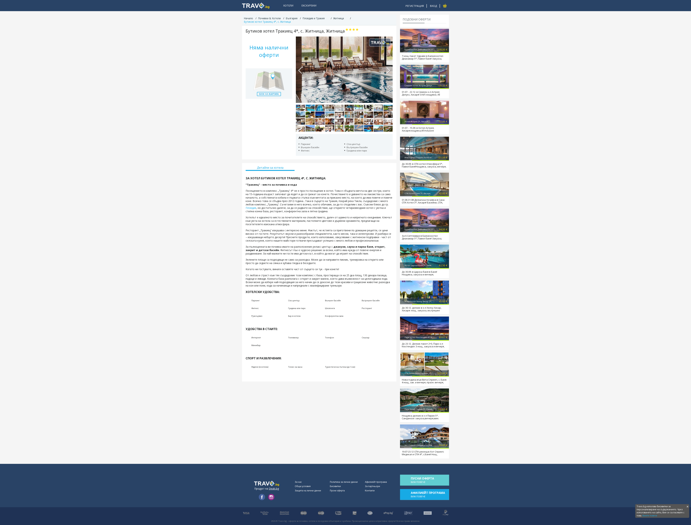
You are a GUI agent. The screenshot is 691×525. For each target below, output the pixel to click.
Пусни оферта (337, 490)
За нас (298, 481)
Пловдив (251, 208)
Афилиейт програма (376, 481)
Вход (433, 6)
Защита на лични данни (308, 490)
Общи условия (303, 486)
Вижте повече (649, 515)
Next (388, 69)
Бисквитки (335, 486)
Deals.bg (274, 488)
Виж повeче (422, 480)
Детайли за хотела (270, 168)
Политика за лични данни (344, 481)
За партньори (372, 486)
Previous (300, 69)
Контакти (370, 490)
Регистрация (414, 6)
